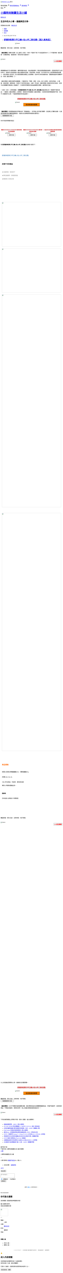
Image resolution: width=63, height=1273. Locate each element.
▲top (2, 1168)
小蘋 (2, 1151)
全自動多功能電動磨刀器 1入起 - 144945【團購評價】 (19, 1142)
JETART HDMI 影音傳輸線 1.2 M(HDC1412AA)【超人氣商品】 (22, 1126)
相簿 (5, 28)
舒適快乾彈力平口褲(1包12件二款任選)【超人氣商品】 (28, 40)
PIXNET (19, 1250)
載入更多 (3, 1171)
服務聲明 (47, 1250)
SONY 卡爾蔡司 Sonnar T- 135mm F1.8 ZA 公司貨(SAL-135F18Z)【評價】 (25, 1134)
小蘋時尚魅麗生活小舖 (14, 12)
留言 (13, 1160)
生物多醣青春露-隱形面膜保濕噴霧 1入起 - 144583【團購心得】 (22, 1128)
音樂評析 (13, 1165)
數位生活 (14, 25)
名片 (5, 32)
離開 (9, 1269)
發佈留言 (3, 1181)
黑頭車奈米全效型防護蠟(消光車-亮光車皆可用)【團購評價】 (21, 1136)
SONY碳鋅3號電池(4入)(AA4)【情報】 (15, 1138)
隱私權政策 (40, 1250)
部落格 (6, 30)
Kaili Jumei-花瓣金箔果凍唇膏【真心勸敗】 (16, 1130)
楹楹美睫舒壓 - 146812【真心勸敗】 (14, 1124)
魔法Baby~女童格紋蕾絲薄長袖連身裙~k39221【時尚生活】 (21, 1132)
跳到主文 (3, 17)
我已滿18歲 (4, 1269)
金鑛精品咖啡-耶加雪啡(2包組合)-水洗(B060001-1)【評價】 (21, 1140)
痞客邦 (10, 1160)
